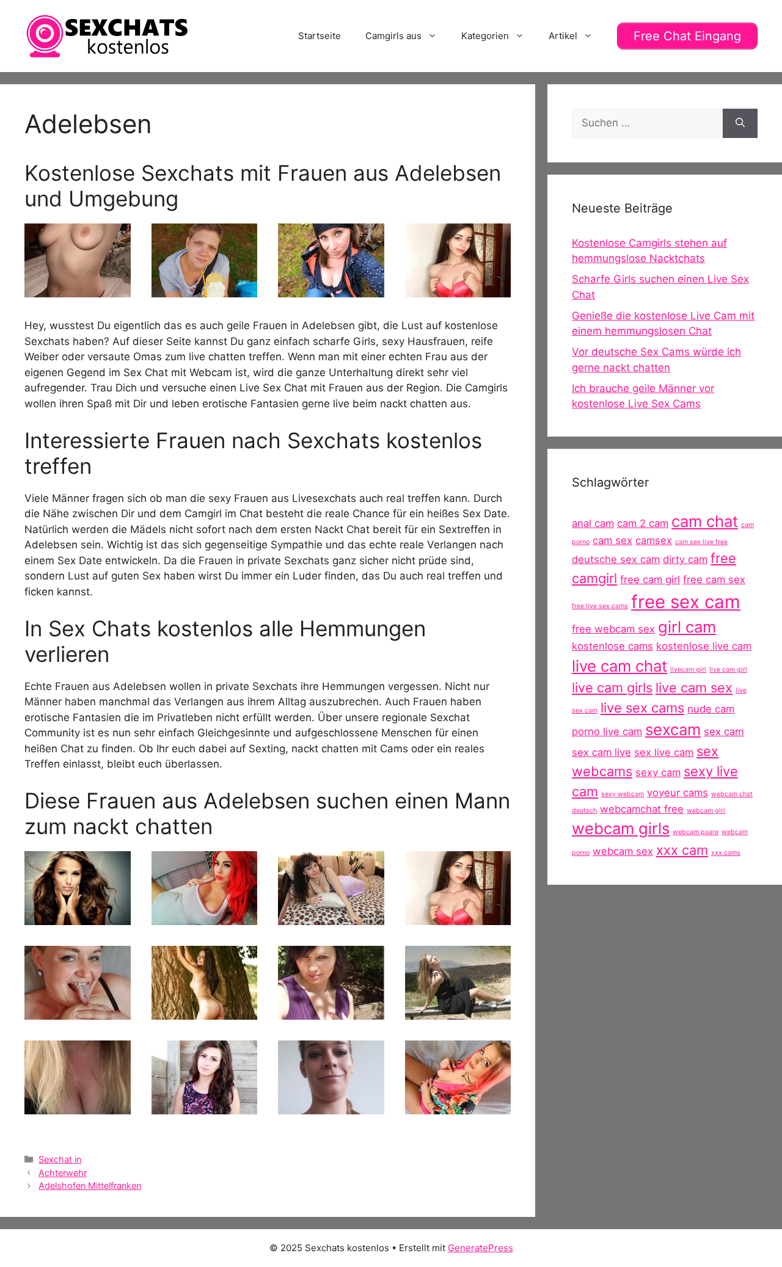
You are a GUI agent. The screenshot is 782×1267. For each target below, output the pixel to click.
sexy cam (658, 772)
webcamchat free (642, 809)
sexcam (673, 729)
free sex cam (685, 601)
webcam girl (706, 811)
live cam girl (728, 669)
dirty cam (685, 559)
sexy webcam (622, 794)
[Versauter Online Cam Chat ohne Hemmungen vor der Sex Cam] (331, 289)
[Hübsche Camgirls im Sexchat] (331, 1012)
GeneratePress (480, 1248)
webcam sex (623, 851)
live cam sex (694, 687)
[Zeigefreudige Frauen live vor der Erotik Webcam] (77, 917)
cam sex (612, 540)
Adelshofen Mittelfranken (89, 1185)
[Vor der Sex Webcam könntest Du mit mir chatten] (331, 1106)
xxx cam (682, 850)
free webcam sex (613, 629)
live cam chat (619, 665)
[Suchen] (740, 123)
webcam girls (621, 828)
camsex (653, 540)
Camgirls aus (393, 36)
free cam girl (650, 579)
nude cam (710, 709)
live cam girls (612, 687)
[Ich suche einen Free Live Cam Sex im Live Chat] (205, 1012)
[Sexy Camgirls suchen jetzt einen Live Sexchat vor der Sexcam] (205, 917)
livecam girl (688, 669)
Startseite (319, 36)
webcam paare (695, 832)
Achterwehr (62, 1172)
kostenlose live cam (703, 646)
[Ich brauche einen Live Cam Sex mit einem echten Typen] (205, 1106)
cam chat (704, 521)
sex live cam (663, 752)
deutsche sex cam (616, 559)
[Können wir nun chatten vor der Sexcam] (77, 289)
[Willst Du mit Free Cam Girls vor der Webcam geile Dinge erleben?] (458, 289)
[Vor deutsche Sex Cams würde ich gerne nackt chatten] (77, 1012)
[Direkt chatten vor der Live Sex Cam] (458, 1106)
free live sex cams (600, 606)
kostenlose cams (612, 646)
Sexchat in (59, 1159)
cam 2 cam (642, 523)
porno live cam (607, 731)
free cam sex (714, 579)
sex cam (724, 731)
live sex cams (642, 708)
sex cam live (601, 752)
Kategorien (485, 36)
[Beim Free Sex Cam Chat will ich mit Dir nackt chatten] (331, 917)
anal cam (593, 523)
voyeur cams (677, 792)
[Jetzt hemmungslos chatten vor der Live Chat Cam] (458, 1012)
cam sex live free (701, 542)
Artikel (563, 36)
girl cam (687, 626)
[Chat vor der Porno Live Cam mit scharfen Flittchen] (77, 1106)
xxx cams (725, 853)
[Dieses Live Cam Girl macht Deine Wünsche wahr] (205, 289)
